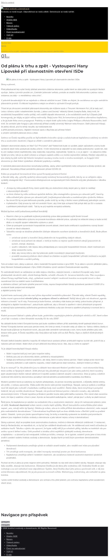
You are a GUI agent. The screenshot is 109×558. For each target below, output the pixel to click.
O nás (8, 38)
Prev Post (5, 522)
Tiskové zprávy (12, 26)
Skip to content (7, 2)
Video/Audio (11, 29)
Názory (9, 23)
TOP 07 (9, 35)
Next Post (5, 525)
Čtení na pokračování (15, 32)
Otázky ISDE (11, 20)
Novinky (9, 17)
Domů (3, 46)
